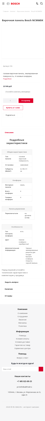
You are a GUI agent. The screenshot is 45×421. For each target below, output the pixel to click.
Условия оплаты (22, 339)
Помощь (22, 335)
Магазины (22, 323)
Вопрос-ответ (22, 358)
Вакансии (22, 319)
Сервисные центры (22, 348)
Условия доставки (22, 342)
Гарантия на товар (22, 345)
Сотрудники (23, 316)
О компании (22, 313)
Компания (22, 309)
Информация (22, 331)
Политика (22, 326)
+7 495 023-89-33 (24, 381)
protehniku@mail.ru (24, 387)
